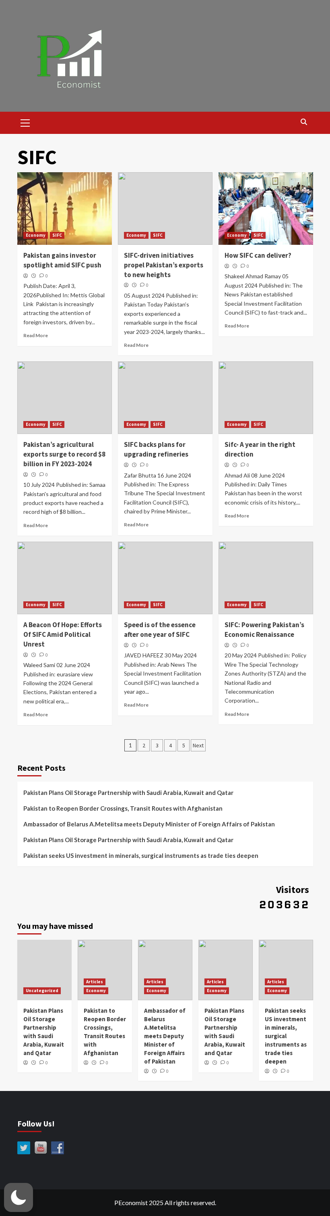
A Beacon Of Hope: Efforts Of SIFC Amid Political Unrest (62, 634)
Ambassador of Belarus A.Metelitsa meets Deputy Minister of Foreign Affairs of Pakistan (149, 824)
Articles (94, 981)
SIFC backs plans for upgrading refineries (156, 449)
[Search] (304, 122)
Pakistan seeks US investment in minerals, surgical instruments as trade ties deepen (140, 855)
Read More (35, 335)
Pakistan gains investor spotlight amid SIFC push (62, 260)
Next (198, 745)
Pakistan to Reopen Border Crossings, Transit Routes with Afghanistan (123, 808)
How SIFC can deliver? (258, 255)
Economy (35, 235)
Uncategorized (42, 990)
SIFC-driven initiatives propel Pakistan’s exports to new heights (163, 265)
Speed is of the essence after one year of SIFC (160, 629)
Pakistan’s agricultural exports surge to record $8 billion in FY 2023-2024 (64, 454)
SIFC (57, 235)
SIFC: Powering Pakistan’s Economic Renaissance (264, 629)
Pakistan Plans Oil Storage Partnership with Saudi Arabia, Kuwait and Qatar (128, 792)
